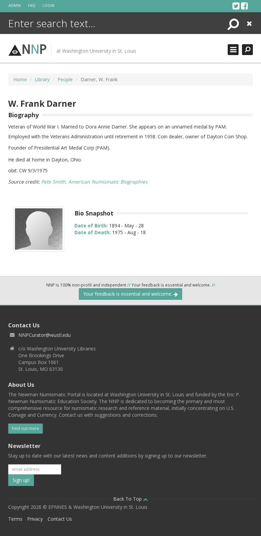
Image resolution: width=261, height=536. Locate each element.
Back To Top (128, 499)
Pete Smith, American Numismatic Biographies (94, 181)
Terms (15, 519)
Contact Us (60, 519)
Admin (14, 5)
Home (20, 79)
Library (42, 79)
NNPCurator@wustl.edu (44, 335)
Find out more (25, 428)
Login (48, 5)
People (65, 79)
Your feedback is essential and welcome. (128, 294)
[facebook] (244, 6)
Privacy (35, 519)
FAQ (31, 5)
